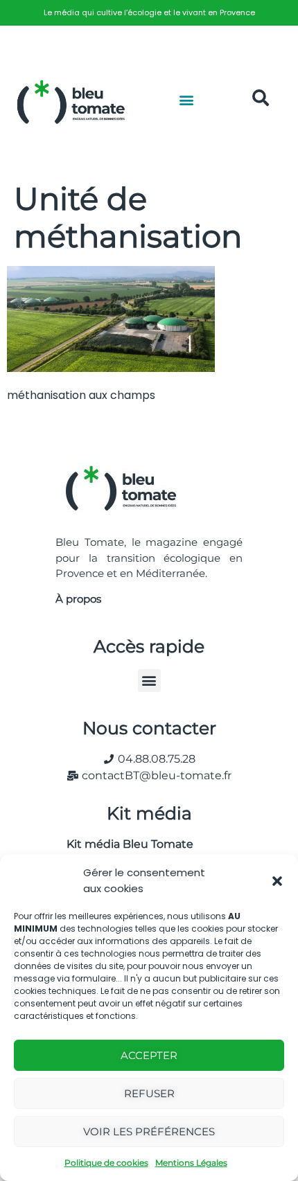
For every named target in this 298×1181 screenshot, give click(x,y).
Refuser (149, 1093)
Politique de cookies (106, 1162)
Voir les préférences (149, 1131)
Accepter (149, 1055)
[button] (277, 881)
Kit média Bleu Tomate (124, 844)
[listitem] (149, 13)
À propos (78, 598)
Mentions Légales (191, 1162)
